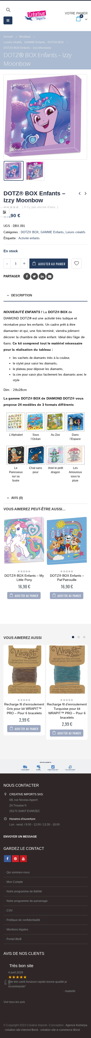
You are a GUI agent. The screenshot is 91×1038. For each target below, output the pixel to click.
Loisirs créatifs (75, 232)
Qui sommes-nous (18, 872)
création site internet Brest (21, 1029)
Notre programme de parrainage (27, 900)
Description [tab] (21, 295)
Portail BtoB (14, 938)
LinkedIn (42, 276)
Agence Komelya (76, 1025)
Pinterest (15, 858)
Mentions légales (17, 929)
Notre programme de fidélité (24, 891)
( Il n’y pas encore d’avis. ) (40, 207)
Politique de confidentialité (23, 919)
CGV (10, 910)
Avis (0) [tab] (17, 498)
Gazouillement (34, 276)
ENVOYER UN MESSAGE (20, 836)
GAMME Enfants (52, 232)
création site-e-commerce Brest (60, 1029)
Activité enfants (29, 238)
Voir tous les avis (14, 1001)
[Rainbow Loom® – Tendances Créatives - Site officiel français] (36, 15)
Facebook (26, 276)
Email (49, 276)
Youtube (23, 858)
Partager (12, 276)
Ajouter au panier (51, 263)
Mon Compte (15, 881)
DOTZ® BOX (30, 232)
